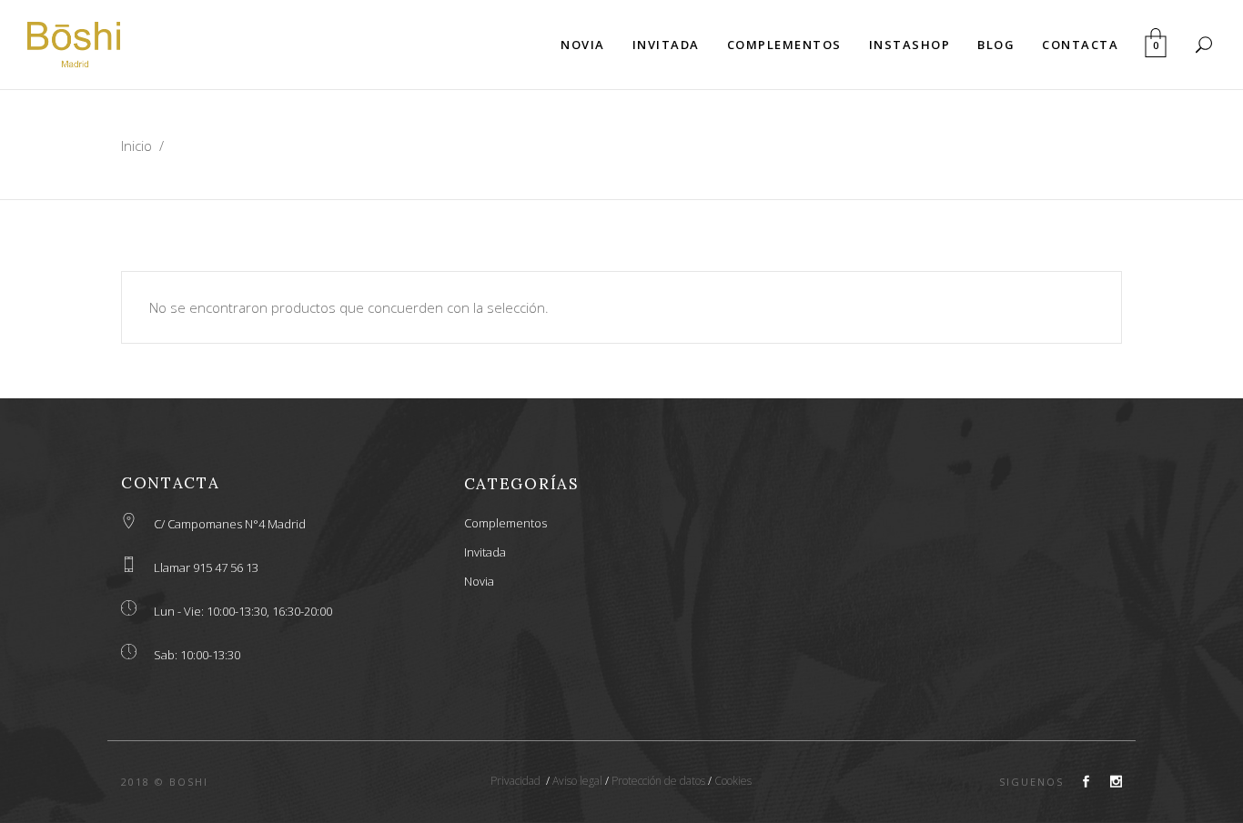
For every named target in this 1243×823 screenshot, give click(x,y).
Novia (479, 581)
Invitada (485, 552)
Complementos (505, 523)
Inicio (136, 145)
